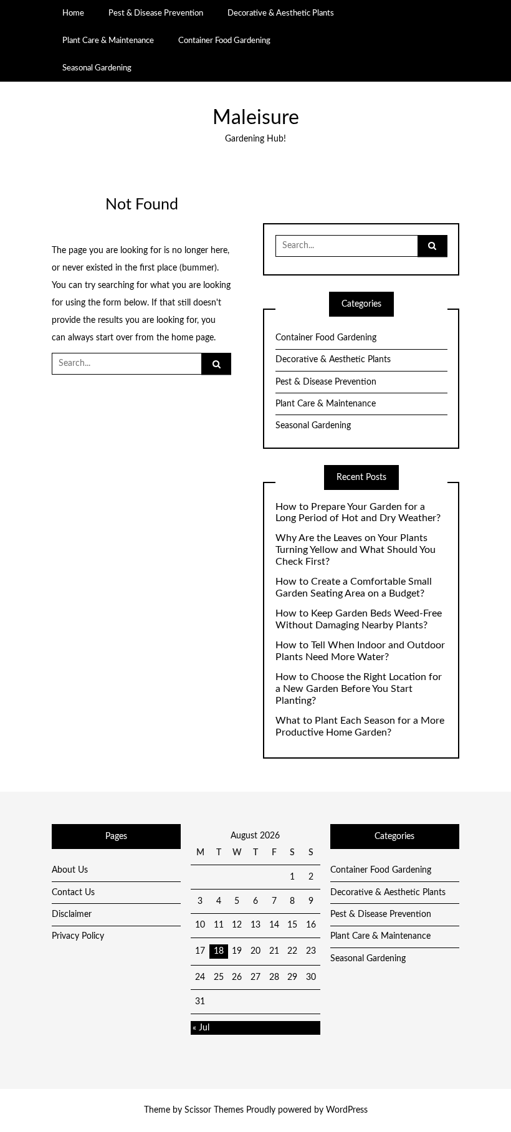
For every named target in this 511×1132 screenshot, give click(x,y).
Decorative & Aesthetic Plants (280, 13)
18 (219, 951)
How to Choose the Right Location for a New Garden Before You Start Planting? (358, 689)
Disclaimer (72, 914)
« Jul (201, 1028)
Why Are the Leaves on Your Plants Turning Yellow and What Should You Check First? (355, 550)
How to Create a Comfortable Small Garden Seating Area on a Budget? (353, 587)
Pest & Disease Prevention (155, 13)
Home (73, 13)
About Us (70, 870)
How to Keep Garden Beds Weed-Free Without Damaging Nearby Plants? (358, 619)
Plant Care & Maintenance (108, 40)
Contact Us (73, 892)
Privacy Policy (78, 936)
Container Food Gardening (224, 40)
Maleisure (256, 118)
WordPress (347, 1110)
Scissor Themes (214, 1110)
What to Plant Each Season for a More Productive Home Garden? (359, 726)
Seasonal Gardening (96, 68)
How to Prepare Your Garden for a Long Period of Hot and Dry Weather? (358, 513)
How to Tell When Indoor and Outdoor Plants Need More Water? (360, 651)
